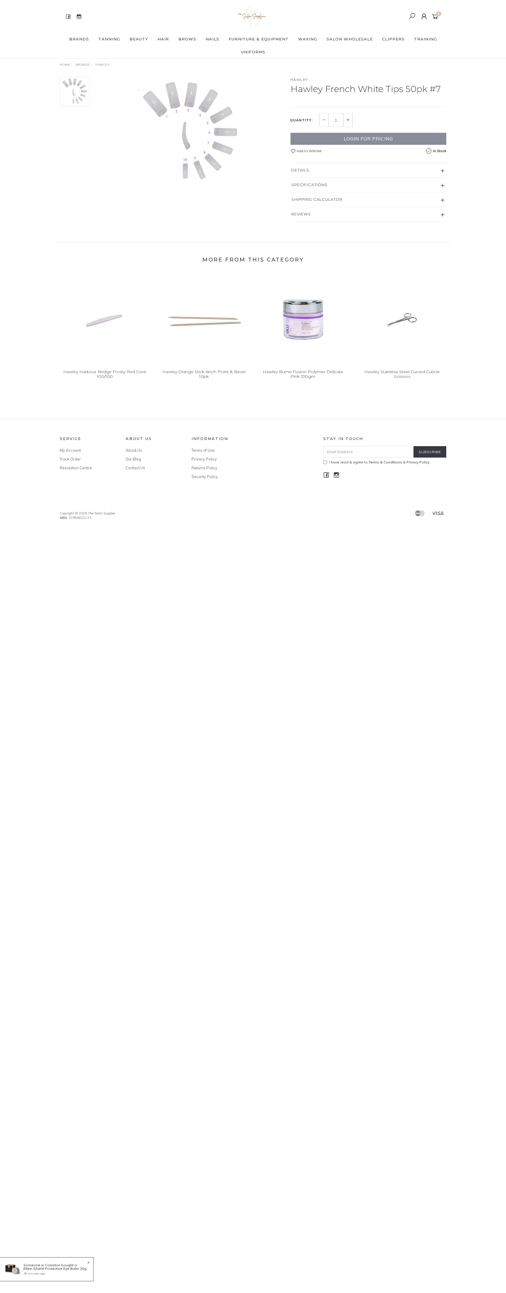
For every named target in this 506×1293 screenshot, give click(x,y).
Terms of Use (203, 450)
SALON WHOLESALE (349, 39)
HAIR (163, 39)
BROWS (187, 39)
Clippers (393, 39)
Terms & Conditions (385, 462)
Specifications (309, 184)
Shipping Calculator (317, 199)
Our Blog (133, 459)
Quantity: (301, 120)
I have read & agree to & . (379, 462)
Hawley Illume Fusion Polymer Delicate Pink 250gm (303, 374)
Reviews (301, 214)
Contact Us (135, 467)
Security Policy (205, 476)
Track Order (70, 459)
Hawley (299, 79)
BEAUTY (138, 39)
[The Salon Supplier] (252, 16)
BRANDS (79, 39)
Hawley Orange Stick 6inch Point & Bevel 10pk (203, 374)
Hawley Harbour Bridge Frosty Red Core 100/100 (104, 374)
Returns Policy (204, 467)
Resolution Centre (76, 467)
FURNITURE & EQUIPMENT (259, 39)
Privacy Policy (204, 459)
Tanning (109, 39)
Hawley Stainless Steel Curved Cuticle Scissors (402, 374)
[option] (189, 132)
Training (425, 39)
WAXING (307, 39)
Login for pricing (368, 139)
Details (300, 170)
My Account (70, 450)
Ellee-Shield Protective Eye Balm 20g (54, 1268)
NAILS (212, 39)
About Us (134, 450)
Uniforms (253, 52)
